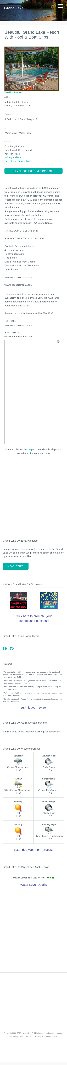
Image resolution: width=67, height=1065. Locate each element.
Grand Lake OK (17, 8)
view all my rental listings (17, 161)
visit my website (12, 157)
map (30, 449)
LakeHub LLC (27, 1033)
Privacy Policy (51, 1036)
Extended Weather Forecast (33, 849)
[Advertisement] (33, 496)
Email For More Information (33, 171)
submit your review (33, 707)
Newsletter (16, 566)
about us (50, 1033)
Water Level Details (33, 884)
